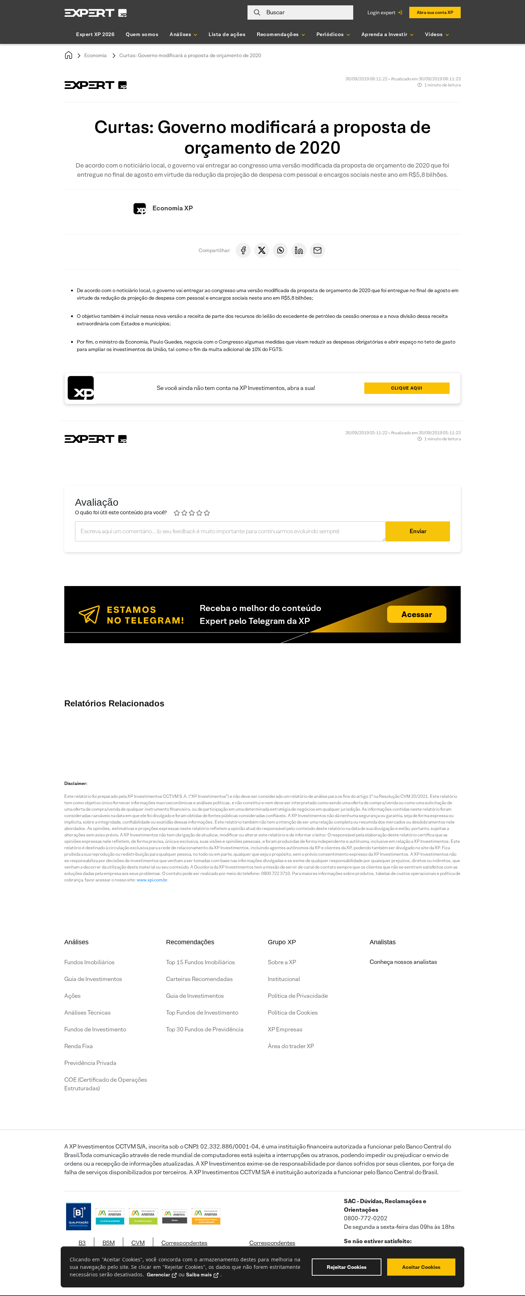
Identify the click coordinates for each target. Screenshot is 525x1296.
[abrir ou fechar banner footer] (505, 1259)
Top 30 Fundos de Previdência (205, 1029)
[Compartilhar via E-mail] (317, 250)
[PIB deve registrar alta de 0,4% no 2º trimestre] (169, 736)
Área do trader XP (291, 1046)
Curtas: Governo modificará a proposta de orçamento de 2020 (190, 55)
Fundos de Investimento (95, 1029)
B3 (82, 1243)
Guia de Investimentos (93, 979)
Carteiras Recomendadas (199, 979)
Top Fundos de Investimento (202, 1012)
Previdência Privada (90, 1063)
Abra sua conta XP (435, 12)
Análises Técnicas (87, 1012)
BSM (108, 1243)
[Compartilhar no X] (261, 250)
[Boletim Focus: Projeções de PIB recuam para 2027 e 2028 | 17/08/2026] (255, 736)
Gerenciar (158, 1274)
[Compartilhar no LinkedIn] (298, 250)
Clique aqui (406, 388)
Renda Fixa (78, 1046)
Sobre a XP (282, 962)
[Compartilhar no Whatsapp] (280, 250)
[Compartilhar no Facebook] (243, 250)
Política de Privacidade (298, 996)
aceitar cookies (421, 1267)
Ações (72, 996)
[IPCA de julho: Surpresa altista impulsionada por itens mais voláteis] (384, 736)
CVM (138, 1243)
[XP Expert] (95, 12)
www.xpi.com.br (152, 879)
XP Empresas (285, 1029)
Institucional (284, 979)
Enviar (418, 531)
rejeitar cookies (346, 1267)
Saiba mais (199, 1274)
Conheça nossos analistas (403, 962)
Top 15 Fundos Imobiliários (200, 962)
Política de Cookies (293, 1012)
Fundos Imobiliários (89, 962)
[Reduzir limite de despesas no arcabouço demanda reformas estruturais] (341, 736)
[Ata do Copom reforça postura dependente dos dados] (427, 736)
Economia (95, 55)
